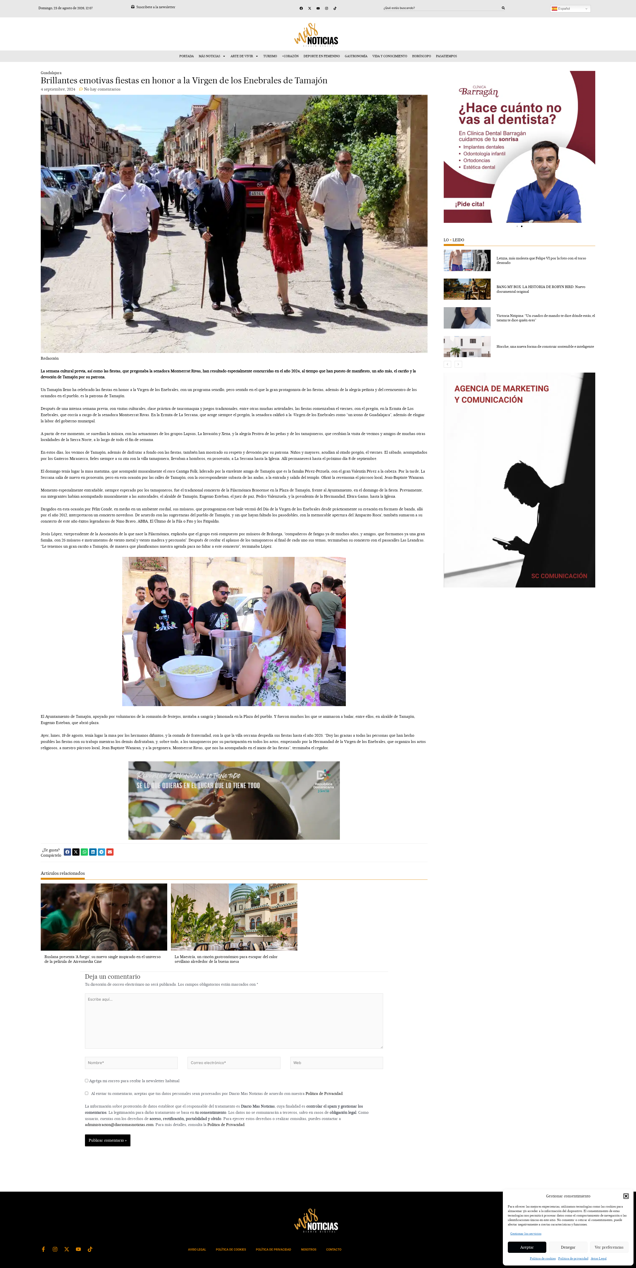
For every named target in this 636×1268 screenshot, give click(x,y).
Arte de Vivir (242, 56)
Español (563, 8)
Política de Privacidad (324, 1093)
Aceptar (527, 1247)
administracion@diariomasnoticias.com (119, 1124)
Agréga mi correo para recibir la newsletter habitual (133, 1080)
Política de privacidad (573, 1258)
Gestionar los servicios (525, 1233)
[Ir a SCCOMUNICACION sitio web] (520, 480)
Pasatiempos (446, 56)
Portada (186, 56)
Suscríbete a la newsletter (155, 7)
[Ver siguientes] (458, 364)
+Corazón (290, 56)
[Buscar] (503, 8)
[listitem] (520, 260)
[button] (626, 1196)
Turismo (270, 56)
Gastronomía (356, 56)
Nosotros (308, 1249)
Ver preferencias (609, 1247)
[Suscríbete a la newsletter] (132, 6)
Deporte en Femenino (322, 56)
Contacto (333, 1249)
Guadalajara (51, 72)
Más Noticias (209, 56)
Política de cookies (543, 1258)
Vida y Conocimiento (389, 56)
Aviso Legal (599, 1258)
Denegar (568, 1247)
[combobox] (443, 8)
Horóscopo (421, 56)
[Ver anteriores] (447, 364)
